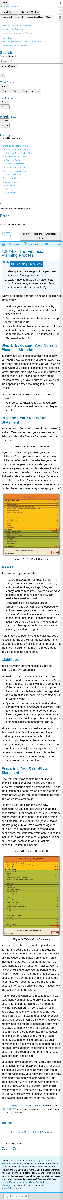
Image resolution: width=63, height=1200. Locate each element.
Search (6, 1196)
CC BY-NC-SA (9, 1109)
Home (15, 244)
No (18, 1149)
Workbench (34, 244)
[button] (11, 189)
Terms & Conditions (25, 1182)
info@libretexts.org (13, 1188)
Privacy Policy (8, 1182)
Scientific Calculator (15, 167)
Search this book (8, 56)
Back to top (7, 1123)
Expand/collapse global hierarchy (5, 244)
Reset (5, 86)
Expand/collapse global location (59, 243)
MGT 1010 (55, 244)
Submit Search (9, 66)
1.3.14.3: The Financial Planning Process (22, 1105)
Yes (7, 1149)
